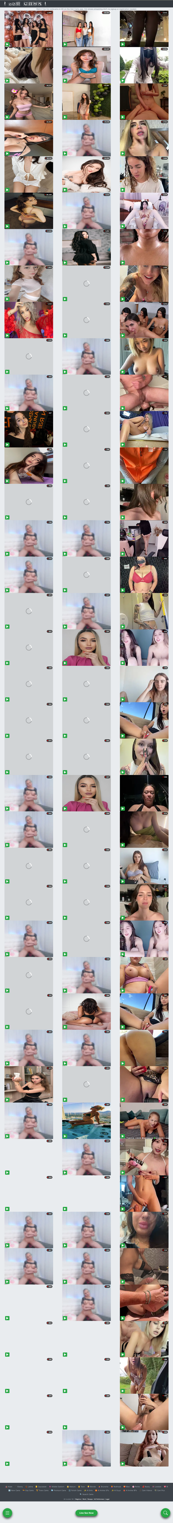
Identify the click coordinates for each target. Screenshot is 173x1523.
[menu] (7, 1513)
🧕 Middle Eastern (56, 1487)
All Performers (99, 1499)
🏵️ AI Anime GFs (102, 1490)
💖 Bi (166, 1487)
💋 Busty (146, 1487)
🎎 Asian (8, 1487)
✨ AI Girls (88, 1490)
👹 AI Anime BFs (130, 1490)
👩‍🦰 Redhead (116, 1487)
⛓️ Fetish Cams (75, 1490)
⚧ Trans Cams (42, 1490)
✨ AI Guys (116, 1490)
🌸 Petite (136, 1487)
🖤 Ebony (19, 1487)
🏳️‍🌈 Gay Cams (28, 1490)
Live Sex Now (86, 1513)
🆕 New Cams (14, 1490)
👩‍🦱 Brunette (103, 1487)
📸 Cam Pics (159, 1490)
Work (84, 1499)
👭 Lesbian (156, 1487)
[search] (165, 1513)
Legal (107, 1499)
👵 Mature (71, 1487)
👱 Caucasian (40, 1487)
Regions (78, 1499)
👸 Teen (81, 1487)
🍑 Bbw (126, 1487)
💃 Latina (29, 1487)
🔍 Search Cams (86, 1494)
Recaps (90, 1499)
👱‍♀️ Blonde (91, 1487)
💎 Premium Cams (58, 1490)
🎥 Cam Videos (145, 1490)
